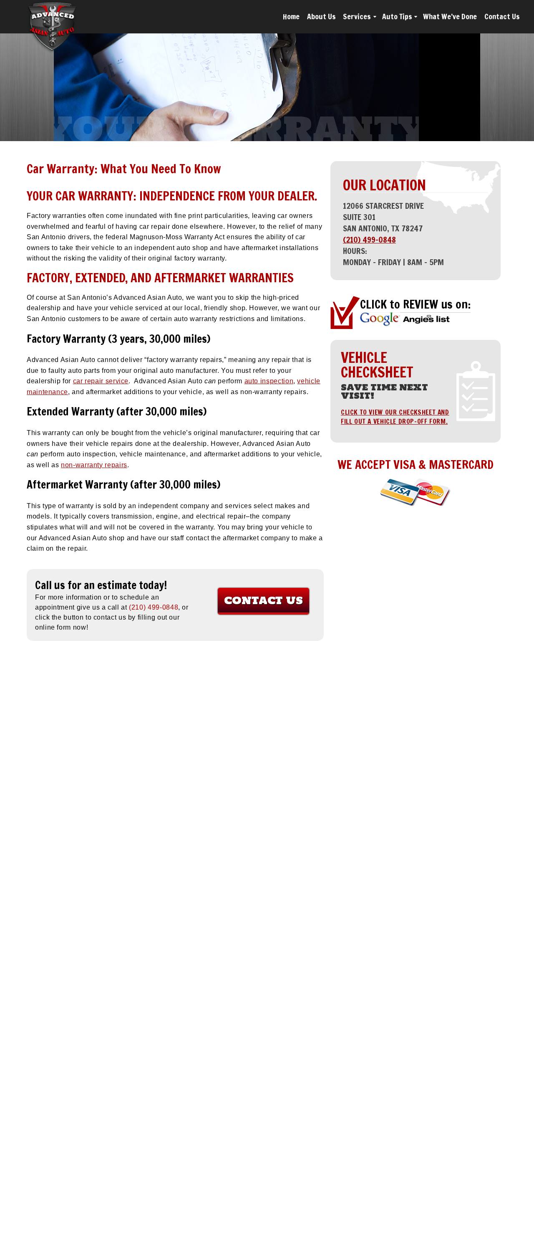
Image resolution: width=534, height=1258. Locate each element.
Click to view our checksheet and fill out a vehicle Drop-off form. (395, 417)
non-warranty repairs (94, 464)
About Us (321, 16)
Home (291, 16)
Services (357, 16)
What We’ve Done (450, 16)
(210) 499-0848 (369, 239)
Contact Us (502, 16)
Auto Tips (397, 16)
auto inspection (269, 381)
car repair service (101, 381)
